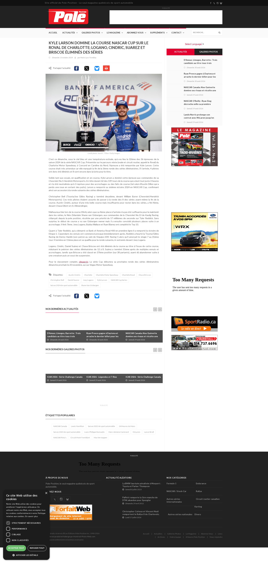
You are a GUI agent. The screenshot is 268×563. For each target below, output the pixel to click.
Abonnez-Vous (135, 32)
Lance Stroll (149, 432)
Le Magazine (113, 32)
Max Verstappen (100, 437)
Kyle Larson (102, 280)
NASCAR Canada (60, 426)
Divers (197, 514)
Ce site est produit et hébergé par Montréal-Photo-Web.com (70, 536)
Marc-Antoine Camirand (119, 432)
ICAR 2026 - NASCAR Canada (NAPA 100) (143, 375)
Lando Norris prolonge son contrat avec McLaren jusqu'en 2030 (199, 117)
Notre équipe (175, 537)
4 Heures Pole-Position (195, 537)
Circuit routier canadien (208, 499)
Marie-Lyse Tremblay (88, 57)
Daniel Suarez (73, 280)
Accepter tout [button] (16, 548)
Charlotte (88, 275)
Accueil (53, 32)
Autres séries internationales (174, 500)
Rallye (199, 491)
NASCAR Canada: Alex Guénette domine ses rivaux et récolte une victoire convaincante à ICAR (102, 336)
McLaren (136, 432)
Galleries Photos (174, 534)
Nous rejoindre (216, 537)
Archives (161, 537)
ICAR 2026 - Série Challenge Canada (104, 377)
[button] (26, 555)
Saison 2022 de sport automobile (101, 426)
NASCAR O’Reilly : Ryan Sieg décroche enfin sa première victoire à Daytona (143, 336)
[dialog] (26, 525)
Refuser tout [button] (37, 548)
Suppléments (157, 32)
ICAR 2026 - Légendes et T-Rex (62, 377)
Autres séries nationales (180, 514)
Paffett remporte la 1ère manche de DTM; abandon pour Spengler (140, 498)
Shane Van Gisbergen (90, 285)
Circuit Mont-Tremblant (80, 437)
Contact (176, 32)
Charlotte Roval (128, 275)
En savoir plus (31, 516)
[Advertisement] (102, 396)
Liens (220, 534)
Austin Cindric (74, 275)
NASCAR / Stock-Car (176, 491)
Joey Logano (88, 280)
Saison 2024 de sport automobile (63, 285)
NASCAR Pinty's (59, 437)
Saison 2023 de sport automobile (66, 432)
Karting (198, 506)
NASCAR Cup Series (119, 280)
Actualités (68, 32)
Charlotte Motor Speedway (107, 275)
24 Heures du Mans (127, 426)
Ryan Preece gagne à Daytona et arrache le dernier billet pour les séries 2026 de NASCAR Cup (63, 336)
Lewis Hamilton (77, 426)
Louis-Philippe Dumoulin (94, 432)
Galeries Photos (91, 32)
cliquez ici (83, 261)
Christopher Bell (57, 280)
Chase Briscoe (145, 275)
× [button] (46, 493)
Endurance (201, 483)
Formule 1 (171, 483)
